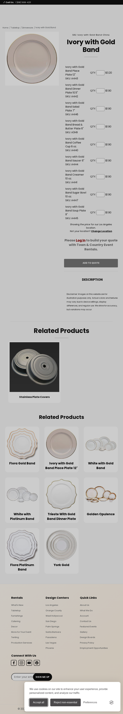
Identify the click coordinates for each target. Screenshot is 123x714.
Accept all (38, 702)
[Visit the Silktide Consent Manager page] (111, 702)
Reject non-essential (65, 702)
